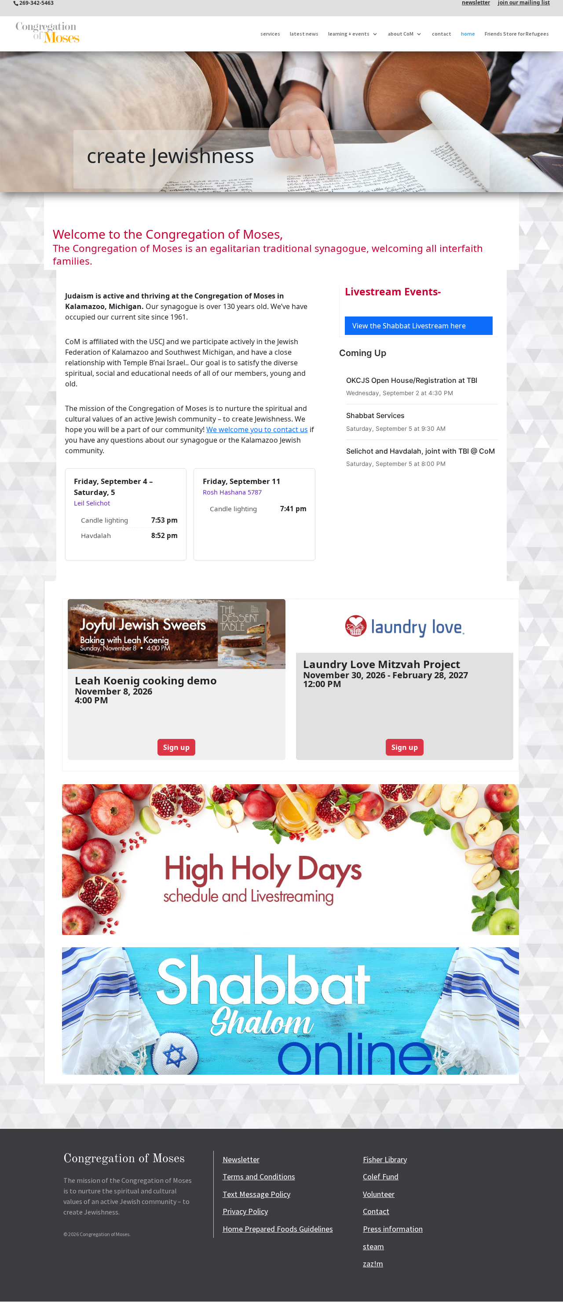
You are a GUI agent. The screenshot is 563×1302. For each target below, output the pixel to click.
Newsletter (241, 1159)
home (468, 34)
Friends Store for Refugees (517, 34)
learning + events (348, 34)
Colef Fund (380, 1176)
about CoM (400, 34)
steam (373, 1246)
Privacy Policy (245, 1211)
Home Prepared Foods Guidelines (278, 1229)
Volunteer (379, 1194)
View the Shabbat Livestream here (409, 326)
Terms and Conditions (259, 1176)
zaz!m (373, 1263)
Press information (393, 1229)
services (270, 34)
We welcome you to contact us (257, 429)
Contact (376, 1211)
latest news (304, 34)
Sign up (176, 747)
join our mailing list (524, 3)
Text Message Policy (256, 1194)
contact (441, 34)
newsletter (476, 3)
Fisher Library (385, 1159)
